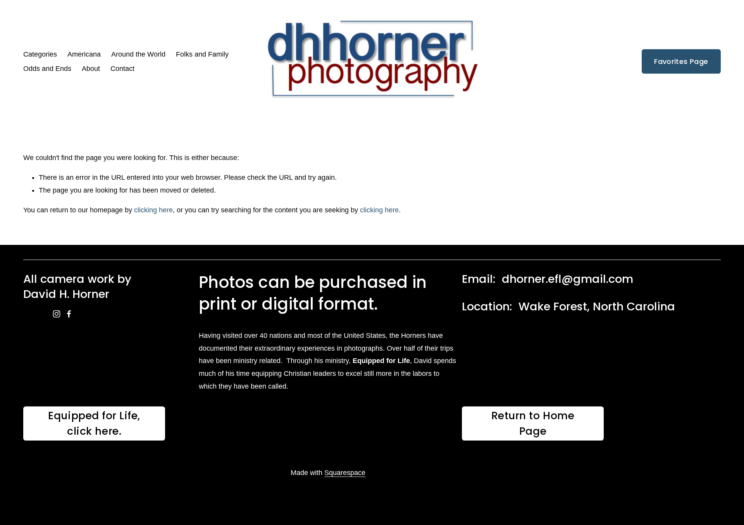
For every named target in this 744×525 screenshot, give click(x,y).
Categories (40, 54)
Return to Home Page (533, 423)
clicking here (153, 210)
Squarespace (344, 473)
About (91, 68)
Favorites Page (681, 61)
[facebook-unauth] (69, 314)
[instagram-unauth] (56, 314)
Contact (122, 68)
